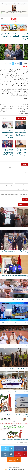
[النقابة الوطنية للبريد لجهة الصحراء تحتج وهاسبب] (14, 380)
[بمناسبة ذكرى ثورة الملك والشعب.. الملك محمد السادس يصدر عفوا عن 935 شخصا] (20, 125)
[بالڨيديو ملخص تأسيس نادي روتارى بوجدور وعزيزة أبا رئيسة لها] (14, 240)
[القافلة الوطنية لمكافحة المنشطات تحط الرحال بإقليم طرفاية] (14, 403)
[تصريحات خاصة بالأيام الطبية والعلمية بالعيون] (14, 288)
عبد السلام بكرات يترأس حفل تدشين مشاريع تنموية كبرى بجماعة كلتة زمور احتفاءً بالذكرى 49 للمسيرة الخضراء (22, 110)
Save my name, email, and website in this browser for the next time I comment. (14, 195)
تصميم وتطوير (21, 469)
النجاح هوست (13, 469)
